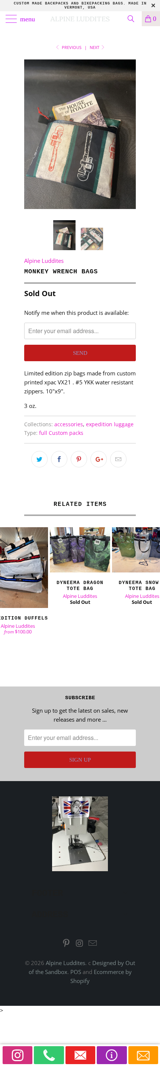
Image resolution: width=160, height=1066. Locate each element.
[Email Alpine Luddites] (93, 943)
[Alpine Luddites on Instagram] (79, 943)
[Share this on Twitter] (39, 459)
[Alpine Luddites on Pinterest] (66, 943)
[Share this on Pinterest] (79, 459)
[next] (128, 134)
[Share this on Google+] (98, 459)
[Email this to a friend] (118, 459)
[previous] (31, 134)
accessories (68, 424)
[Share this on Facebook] (59, 459)
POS (75, 972)
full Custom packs (61, 433)
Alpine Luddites (80, 18)
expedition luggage (110, 424)
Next (95, 47)
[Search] (133, 18)
